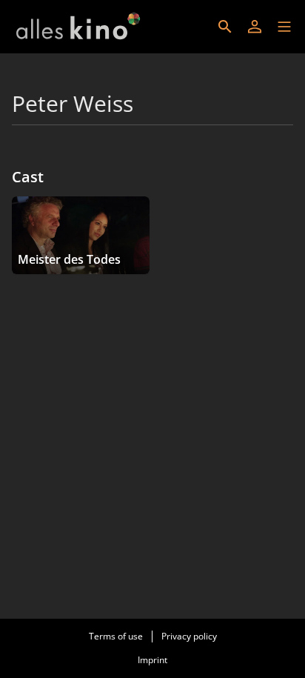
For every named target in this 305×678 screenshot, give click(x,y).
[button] (284, 26)
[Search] (225, 26)
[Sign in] (254, 26)
